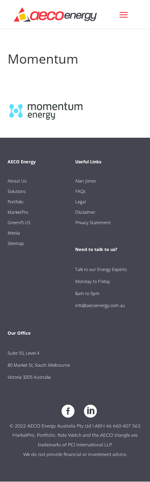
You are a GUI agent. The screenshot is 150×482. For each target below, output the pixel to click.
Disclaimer (85, 212)
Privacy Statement (93, 222)
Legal (80, 202)
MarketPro (18, 212)
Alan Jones (85, 181)
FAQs (80, 191)
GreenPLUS (19, 222)
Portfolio (15, 202)
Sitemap (16, 243)
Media (14, 233)
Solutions (17, 191)
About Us (17, 181)
